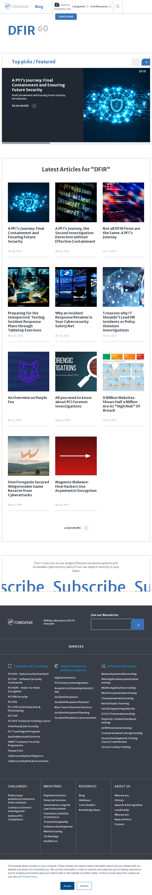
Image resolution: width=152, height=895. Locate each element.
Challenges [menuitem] (17, 786)
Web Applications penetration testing (119, 680)
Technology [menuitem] (51, 836)
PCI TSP (12, 715)
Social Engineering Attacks (118, 708)
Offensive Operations (121, 666)
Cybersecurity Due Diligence (25, 756)
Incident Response (66, 697)
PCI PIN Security (18, 696)
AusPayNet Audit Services (24, 736)
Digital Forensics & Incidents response (73, 668)
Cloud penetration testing (117, 698)
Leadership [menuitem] (122, 810)
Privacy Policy (29, 876)
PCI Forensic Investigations (71, 683)
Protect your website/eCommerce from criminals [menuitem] (21, 799)
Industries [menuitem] (53, 786)
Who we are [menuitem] (122, 795)
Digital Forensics (65, 677)
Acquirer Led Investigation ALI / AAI (74, 689)
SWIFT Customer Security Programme (23, 743)
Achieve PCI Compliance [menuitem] (15, 817)
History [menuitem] (119, 800)
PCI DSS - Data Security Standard (28, 674)
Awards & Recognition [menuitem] (128, 805)
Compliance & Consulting (31, 666)
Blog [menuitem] (82, 795)
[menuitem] (61, 7)
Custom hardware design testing (122, 733)
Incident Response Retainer (72, 702)
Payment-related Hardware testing (118, 720)
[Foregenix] (17, 6)
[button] (146, 62)
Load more (72, 528)
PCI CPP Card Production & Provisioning (24, 708)
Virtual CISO (15, 750)
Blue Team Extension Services (73, 707)
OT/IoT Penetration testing (118, 713)
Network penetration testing (119, 674)
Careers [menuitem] (119, 824)
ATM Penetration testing (116, 728)
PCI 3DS (12, 702)
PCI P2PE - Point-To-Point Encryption (24, 689)
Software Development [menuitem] (58, 826)
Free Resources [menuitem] (99, 6)
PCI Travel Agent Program (24, 731)
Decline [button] (84, 885)
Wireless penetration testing (119, 693)
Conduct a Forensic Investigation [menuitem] (20, 809)
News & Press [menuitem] (123, 819)
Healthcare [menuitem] (51, 841)
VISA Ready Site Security (23, 726)
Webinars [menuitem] (85, 800)
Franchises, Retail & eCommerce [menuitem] (56, 815)
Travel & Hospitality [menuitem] (56, 822)
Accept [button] (67, 885)
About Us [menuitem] (122, 786)
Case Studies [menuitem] (87, 805)
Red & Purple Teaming (115, 703)
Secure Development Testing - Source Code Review (120, 740)
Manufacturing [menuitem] (53, 831)
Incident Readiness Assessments (75, 717)
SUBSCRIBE (66, 16)
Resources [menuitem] (88, 786)
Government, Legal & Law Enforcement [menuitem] (57, 806)
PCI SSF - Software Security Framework (25, 680)
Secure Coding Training (116, 747)
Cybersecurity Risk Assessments (28, 761)
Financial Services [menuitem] (55, 800)
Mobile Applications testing (118, 687)
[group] (76, 105)
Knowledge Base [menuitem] (89, 810)
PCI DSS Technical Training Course (29, 721)
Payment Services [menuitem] (55, 795)
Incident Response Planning (72, 712)
